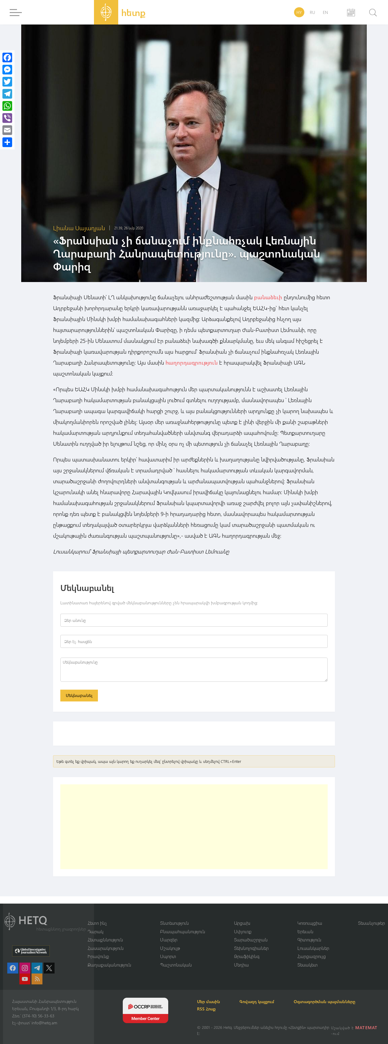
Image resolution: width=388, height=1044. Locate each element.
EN (325, 12)
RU (312, 12)
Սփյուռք (243, 931)
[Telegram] (7, 94)
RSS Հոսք (206, 1009)
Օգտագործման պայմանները (324, 1001)
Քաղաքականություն (109, 965)
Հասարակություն (106, 948)
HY (299, 12)
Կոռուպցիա (309, 923)
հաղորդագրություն (192, 362)
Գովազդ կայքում (256, 1001)
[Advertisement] (194, 826)
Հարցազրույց (311, 956)
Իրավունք (98, 956)
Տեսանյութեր (371, 923)
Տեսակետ (307, 965)
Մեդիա (241, 965)
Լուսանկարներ (313, 948)
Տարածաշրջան (251, 940)
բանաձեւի (268, 297)
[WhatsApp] (7, 106)
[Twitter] (7, 82)
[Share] (7, 142)
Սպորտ (168, 956)
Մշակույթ (170, 948)
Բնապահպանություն (182, 931)
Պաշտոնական (176, 965)
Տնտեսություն (174, 923)
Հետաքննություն (105, 940)
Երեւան (305, 931)
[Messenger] (7, 70)
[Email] (7, 130)
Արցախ (242, 923)
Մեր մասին (208, 1001)
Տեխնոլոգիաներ (251, 948)
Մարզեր (168, 940)
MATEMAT (366, 1027)
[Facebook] (7, 57)
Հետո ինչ (97, 923)
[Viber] (7, 118)
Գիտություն (309, 940)
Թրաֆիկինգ (246, 956)
